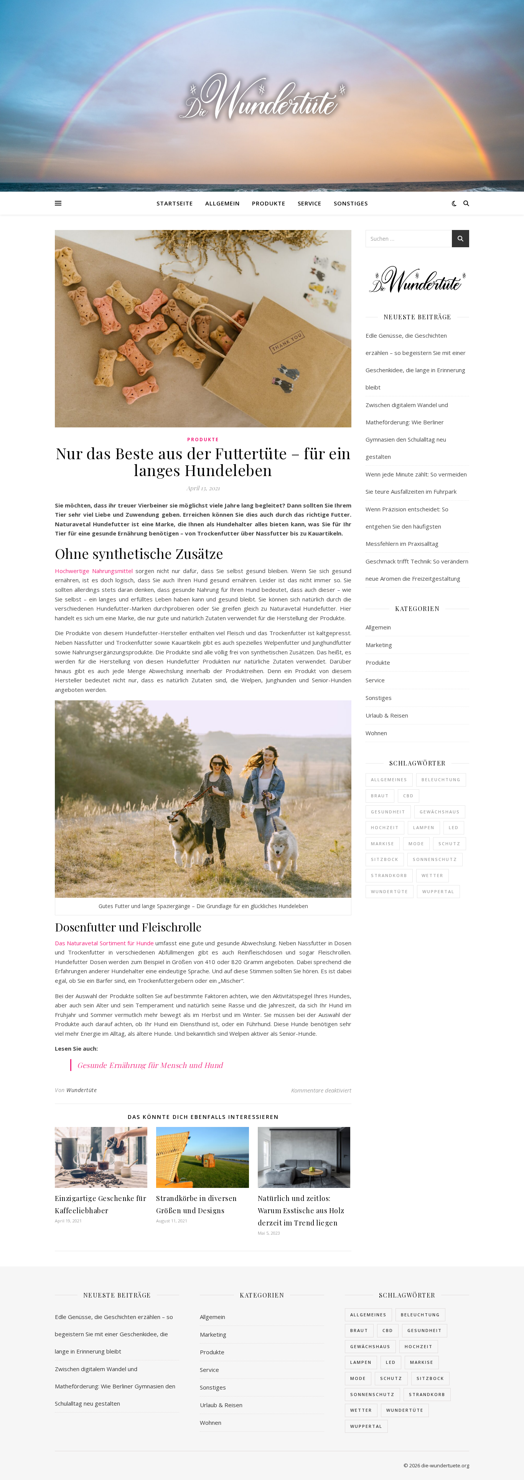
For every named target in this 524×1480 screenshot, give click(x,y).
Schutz (449, 843)
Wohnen (376, 733)
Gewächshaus (440, 812)
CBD (408, 795)
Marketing (379, 645)
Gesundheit (388, 812)
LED (454, 827)
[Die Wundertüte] (262, 96)
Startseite (175, 203)
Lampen (424, 827)
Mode (416, 843)
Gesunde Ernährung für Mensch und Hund (150, 1065)
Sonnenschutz (435, 859)
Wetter (432, 875)
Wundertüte (81, 1090)
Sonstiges (351, 203)
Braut (380, 795)
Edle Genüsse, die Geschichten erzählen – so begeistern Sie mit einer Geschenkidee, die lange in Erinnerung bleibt (114, 1334)
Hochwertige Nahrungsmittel (94, 571)
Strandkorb (389, 875)
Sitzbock (385, 859)
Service (309, 203)
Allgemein (222, 203)
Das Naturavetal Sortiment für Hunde (104, 943)
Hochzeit (385, 827)
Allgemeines (389, 779)
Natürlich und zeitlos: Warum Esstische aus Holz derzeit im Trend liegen (301, 1210)
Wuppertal (438, 891)
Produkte (268, 203)
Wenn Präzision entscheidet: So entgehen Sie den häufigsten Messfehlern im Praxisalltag (407, 526)
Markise (382, 843)
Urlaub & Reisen (387, 715)
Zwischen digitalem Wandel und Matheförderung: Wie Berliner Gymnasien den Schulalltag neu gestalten (115, 1386)
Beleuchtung (441, 779)
